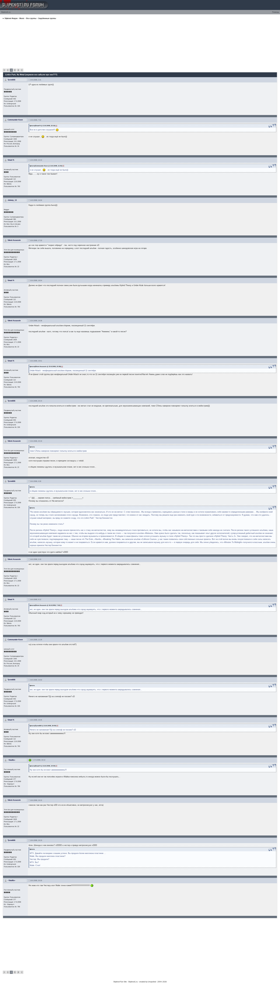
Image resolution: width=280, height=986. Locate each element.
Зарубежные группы (47, 18)
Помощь (275, 12)
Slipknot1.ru (5, 12)
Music (21, 18)
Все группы (31, 18)
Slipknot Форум (11, 18)
